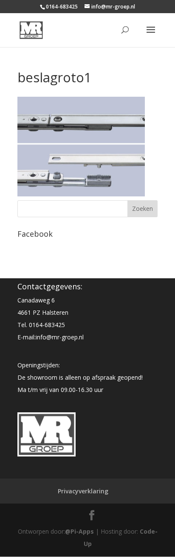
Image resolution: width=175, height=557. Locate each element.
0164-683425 (47, 325)
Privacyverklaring (83, 491)
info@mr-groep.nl (60, 337)
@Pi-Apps (79, 531)
